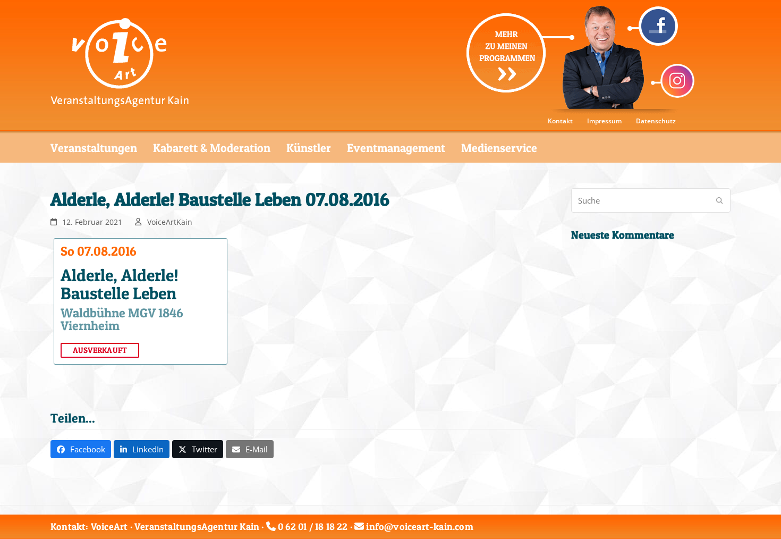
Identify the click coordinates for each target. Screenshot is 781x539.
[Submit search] (719, 200)
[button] (80, 449)
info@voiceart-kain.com (419, 526)
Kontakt (560, 120)
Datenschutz (656, 120)
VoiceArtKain (169, 222)
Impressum (604, 120)
